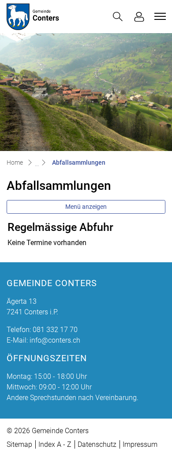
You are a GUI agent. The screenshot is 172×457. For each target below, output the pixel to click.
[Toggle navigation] (158, 16)
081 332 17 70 (55, 329)
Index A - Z (54, 444)
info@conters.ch (55, 340)
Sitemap (19, 444)
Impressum (140, 444)
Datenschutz (97, 444)
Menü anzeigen (86, 206)
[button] (117, 16)
